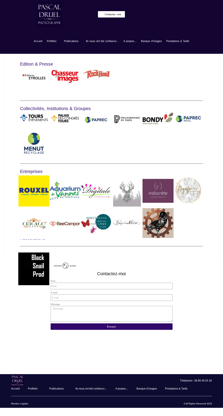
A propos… (130, 41)
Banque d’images (151, 41)
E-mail (54, 292)
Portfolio (51, 41)
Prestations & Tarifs (177, 41)
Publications (71, 41)
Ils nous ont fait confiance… (102, 41)
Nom (53, 281)
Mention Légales (19, 403)
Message (55, 304)
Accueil (38, 41)
